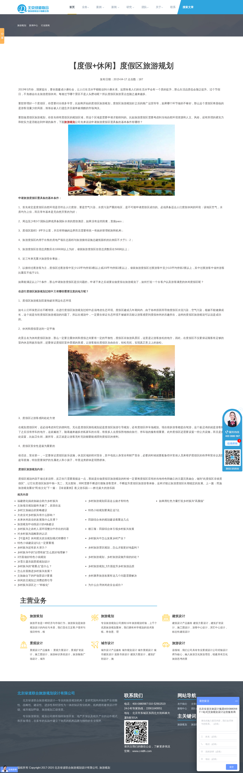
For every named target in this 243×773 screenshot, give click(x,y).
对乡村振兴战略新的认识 (32, 533)
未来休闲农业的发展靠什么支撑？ (37, 519)
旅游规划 (21, 25)
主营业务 (196, 704)
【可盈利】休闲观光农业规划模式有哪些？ (43, 538)
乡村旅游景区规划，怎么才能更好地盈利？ (114, 547)
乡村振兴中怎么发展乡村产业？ (107, 538)
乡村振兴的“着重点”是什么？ (34, 566)
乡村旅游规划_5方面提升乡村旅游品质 (111, 566)
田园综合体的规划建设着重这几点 (108, 519)
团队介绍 (196, 708)
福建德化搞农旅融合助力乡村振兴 (37, 500)
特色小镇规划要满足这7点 (103, 510)
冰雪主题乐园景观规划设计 (33, 561)
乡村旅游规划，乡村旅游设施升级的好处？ (114, 556)
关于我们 (182, 704)
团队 (144, 7)
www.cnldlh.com (142, 751)
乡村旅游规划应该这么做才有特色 (108, 500)
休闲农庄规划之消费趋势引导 (35, 580)
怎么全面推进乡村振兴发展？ (35, 571)
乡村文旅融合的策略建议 (32, 510)
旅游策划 (196, 724)
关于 (158, 7)
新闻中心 (33, 25)
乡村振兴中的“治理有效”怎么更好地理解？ (42, 552)
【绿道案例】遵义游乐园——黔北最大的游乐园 (86, 487)
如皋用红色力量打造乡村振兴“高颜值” (181, 500)
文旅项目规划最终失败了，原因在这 (39, 505)
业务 (84, 7)
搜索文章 (188, 7)
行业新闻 (45, 25)
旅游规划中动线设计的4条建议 (35, 524)
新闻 (114, 7)
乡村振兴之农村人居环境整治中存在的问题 (43, 528)
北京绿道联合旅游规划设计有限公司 (46, 693)
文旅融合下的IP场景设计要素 (34, 575)
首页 (72, 7)
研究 (129, 7)
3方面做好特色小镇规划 (31, 556)
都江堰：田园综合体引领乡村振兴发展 (111, 528)
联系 (173, 7)
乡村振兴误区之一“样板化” (33, 584)
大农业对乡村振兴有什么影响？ (36, 514)
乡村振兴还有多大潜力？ (32, 547)
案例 (99, 7)
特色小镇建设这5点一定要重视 (35, 542)
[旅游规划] (33, 9)
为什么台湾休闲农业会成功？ (105, 584)
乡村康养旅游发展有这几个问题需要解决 (112, 575)
